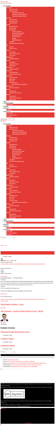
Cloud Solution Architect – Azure (12, 304)
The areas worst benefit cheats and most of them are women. (26, 364)
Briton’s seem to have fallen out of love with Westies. (25, 366)
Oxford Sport (12, 65)
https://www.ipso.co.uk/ (24, 406)
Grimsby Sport (12, 29)
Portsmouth (9, 70)
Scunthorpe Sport (13, 82)
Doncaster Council (13, 21)
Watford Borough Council (15, 98)
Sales (2, 253)
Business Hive (9, 104)
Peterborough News (14, 69)
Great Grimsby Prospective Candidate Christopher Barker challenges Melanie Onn (27, 363)
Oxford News (12, 62)
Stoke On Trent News (14, 87)
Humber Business (8, 103)
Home (2, 245)
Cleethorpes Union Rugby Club (19, 16)
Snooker (14, 38)
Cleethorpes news (13, 9)
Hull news (11, 46)
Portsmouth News (13, 72)
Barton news (12, 79)
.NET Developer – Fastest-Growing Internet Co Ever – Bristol (22, 311)
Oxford (8, 60)
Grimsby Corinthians (17, 31)
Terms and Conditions (11, 115)
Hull (7, 45)
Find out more (4, 276)
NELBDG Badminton (16, 40)
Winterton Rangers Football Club (19, 84)
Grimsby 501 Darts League (18, 33)
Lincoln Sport (12, 55)
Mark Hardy (3, 322)
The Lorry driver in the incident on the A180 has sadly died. (21, 361)
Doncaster (8, 17)
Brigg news (11, 80)
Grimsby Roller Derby (17, 34)
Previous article (4, 301)
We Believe (8, 109)
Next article (3, 307)
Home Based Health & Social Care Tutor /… (16, 332)
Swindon (8, 89)
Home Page (9, 116)
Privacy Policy (9, 113)
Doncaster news (13, 19)
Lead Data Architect (8, 345)
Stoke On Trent (9, 86)
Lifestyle (6, 108)
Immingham (12, 41)
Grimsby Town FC (16, 36)
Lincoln (8, 50)
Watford (8, 94)
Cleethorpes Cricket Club (18, 12)
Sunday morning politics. (13, 359)
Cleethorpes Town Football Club (19, 14)
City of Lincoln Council (14, 53)
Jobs (4, 101)
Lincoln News (12, 52)
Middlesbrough (9, 57)
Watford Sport (12, 99)
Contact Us (6, 111)
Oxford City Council (13, 63)
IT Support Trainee (7, 339)
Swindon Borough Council (15, 92)
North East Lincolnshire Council (16, 43)
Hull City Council (13, 48)
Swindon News (12, 91)
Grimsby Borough (13, 26)
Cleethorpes (9, 7)
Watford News (12, 96)
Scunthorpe (9, 75)
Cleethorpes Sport (13, 11)
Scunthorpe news (13, 77)
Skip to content (4, 1)
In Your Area (7, 6)
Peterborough (9, 67)
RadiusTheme (28, 423)
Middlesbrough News (14, 58)
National (6, 106)
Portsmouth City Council (15, 74)
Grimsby (8, 24)
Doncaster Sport (13, 23)
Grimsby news (12, 28)
